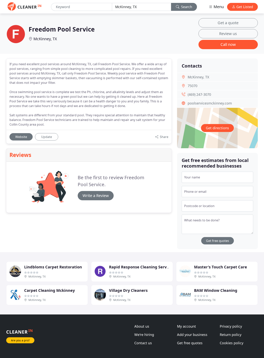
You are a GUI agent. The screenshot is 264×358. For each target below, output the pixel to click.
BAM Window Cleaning (215, 290)
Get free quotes (217, 241)
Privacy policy (231, 326)
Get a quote (228, 22)
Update (46, 137)
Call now (228, 44)
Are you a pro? (20, 340)
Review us (228, 33)
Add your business (192, 334)
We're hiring (144, 334)
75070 (192, 85)
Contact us (143, 343)
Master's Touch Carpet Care (220, 267)
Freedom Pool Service (62, 29)
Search (186, 6)
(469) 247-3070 (199, 94)
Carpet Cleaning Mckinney (49, 290)
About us (141, 326)
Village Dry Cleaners (128, 290)
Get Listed (244, 6)
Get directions (217, 128)
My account (186, 326)
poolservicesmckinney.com (210, 103)
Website (21, 137)
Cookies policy (231, 343)
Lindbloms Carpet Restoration (53, 267)
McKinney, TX (45, 38)
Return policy (230, 334)
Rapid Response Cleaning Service (140, 267)
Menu (218, 6)
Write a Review (96, 195)
